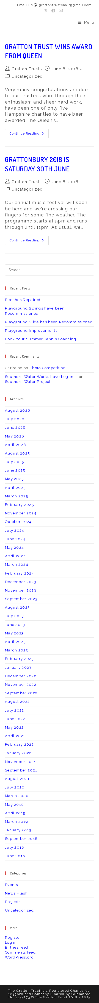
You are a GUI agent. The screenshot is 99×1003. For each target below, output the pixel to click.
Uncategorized (27, 76)
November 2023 (20, 590)
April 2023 (15, 642)
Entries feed (17, 947)
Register (13, 937)
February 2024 (19, 573)
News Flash (16, 893)
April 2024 (15, 556)
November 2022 (20, 684)
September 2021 (21, 770)
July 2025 (14, 462)
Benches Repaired (23, 300)
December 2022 (20, 676)
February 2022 (19, 744)
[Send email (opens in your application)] (61, 10)
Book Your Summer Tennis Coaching (40, 339)
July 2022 (14, 710)
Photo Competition (48, 368)
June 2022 (15, 719)
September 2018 (21, 839)
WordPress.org (19, 957)
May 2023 (14, 633)
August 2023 (17, 607)
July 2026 (15, 419)
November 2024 (21, 513)
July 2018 (14, 847)
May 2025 (14, 479)
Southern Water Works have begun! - (41, 377)
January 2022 (18, 753)
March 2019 (16, 822)
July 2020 (15, 787)
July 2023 (14, 616)
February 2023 (19, 659)
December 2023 (20, 582)
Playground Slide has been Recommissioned (49, 322)
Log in (11, 942)
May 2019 (14, 805)
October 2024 (18, 522)
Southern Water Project (28, 382)
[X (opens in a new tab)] (47, 10)
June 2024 (15, 539)
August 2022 (17, 702)
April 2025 (15, 488)
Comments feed (20, 952)
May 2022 (14, 727)
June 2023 (15, 625)
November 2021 (20, 762)
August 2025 (17, 453)
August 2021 (17, 779)
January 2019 (18, 830)
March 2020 (17, 796)
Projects (13, 902)
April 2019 (15, 813)
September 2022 (21, 693)
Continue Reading (29, 135)
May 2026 (14, 436)
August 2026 (17, 410)
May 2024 (14, 547)
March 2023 (16, 650)
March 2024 (16, 564)
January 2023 (18, 667)
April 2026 (15, 445)
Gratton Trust (25, 69)
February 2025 (19, 505)
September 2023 (21, 599)
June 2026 (15, 427)
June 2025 (15, 470)
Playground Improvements (31, 330)
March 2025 (16, 496)
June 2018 (15, 856)
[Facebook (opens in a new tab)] (53, 10)
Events (11, 885)
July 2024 (14, 530)
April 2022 (15, 736)
